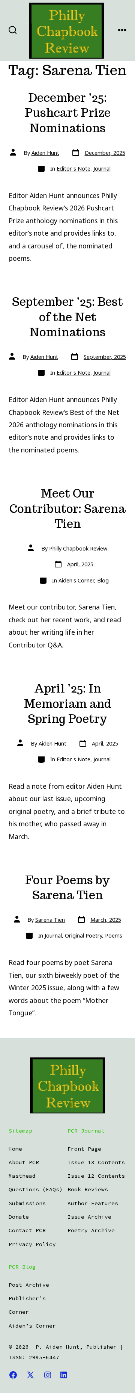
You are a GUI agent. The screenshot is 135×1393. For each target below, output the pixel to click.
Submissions (27, 1203)
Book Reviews (88, 1189)
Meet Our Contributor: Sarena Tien (67, 508)
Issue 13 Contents (96, 1162)
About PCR (24, 1162)
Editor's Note (73, 168)
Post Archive (29, 1284)
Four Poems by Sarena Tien (67, 888)
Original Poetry (83, 935)
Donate (19, 1216)
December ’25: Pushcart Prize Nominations (68, 113)
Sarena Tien (50, 919)
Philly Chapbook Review (78, 548)
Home (15, 1148)
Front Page (84, 1148)
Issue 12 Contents (96, 1175)
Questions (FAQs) (36, 1189)
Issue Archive (89, 1216)
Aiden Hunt (45, 152)
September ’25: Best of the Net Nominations (67, 317)
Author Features (93, 1203)
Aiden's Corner (76, 580)
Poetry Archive (91, 1230)
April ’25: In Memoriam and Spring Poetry (67, 703)
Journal (102, 168)
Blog (103, 580)
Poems (113, 935)
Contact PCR (27, 1230)
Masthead (22, 1175)
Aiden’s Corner (32, 1325)
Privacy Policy (32, 1244)
